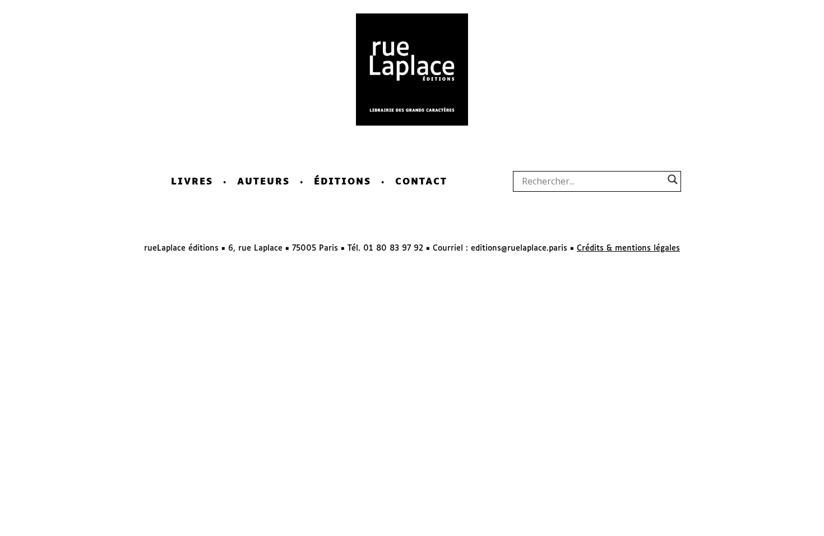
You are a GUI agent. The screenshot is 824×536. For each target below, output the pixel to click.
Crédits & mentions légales (628, 248)
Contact (421, 182)
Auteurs (263, 182)
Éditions (342, 182)
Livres (192, 182)
